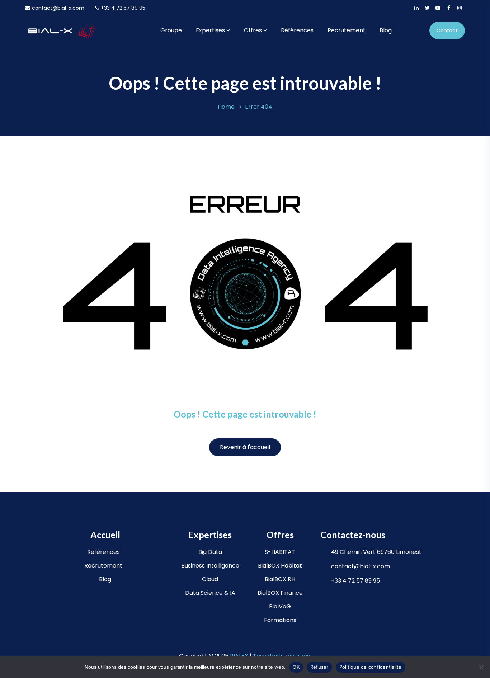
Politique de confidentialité (370, 667)
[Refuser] (481, 667)
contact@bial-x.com (58, 7)
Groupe (171, 30)
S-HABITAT (280, 552)
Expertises (210, 30)
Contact (447, 30)
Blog (386, 30)
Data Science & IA (210, 593)
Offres (253, 30)
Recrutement (347, 30)
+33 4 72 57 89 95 (123, 7)
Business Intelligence (210, 565)
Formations (280, 620)
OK (296, 667)
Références (297, 30)
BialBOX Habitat (280, 565)
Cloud (210, 579)
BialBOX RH (280, 579)
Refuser (319, 667)
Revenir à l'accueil (245, 447)
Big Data (210, 552)
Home (226, 107)
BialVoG (280, 606)
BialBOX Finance (280, 593)
